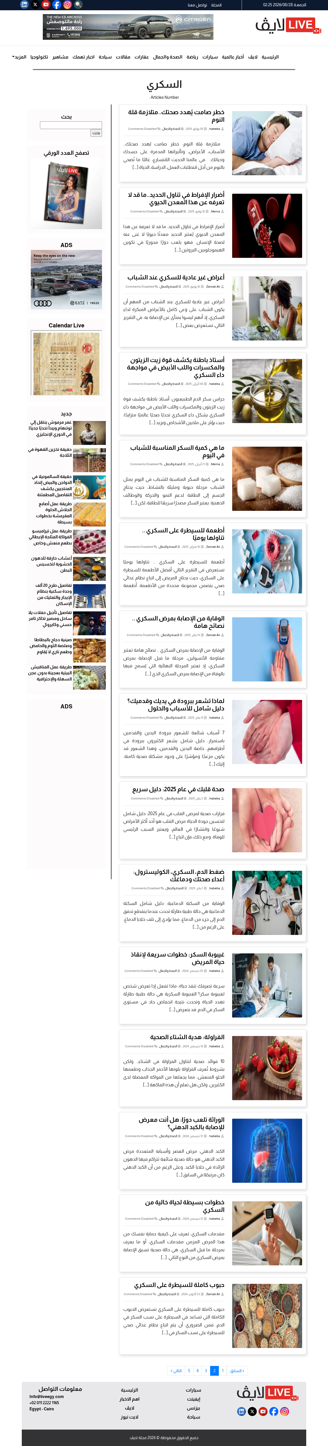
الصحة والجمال (167, 57)
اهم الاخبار (129, 1399)
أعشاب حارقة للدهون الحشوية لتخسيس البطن (51, 564)
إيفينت (193, 1399)
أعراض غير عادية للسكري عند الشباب (175, 277)
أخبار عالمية (233, 57)
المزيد (20, 57)
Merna (215, 211)
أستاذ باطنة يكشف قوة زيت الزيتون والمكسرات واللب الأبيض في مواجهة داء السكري (175, 367)
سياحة (105, 57)
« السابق (237, 1371)
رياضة (192, 57)
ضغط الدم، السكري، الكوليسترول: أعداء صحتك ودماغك (178, 875)
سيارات (210, 57)
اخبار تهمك (84, 57)
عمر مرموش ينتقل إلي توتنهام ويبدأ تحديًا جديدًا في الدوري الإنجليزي (50, 428)
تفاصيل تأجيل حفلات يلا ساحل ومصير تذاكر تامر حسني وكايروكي (50, 618)
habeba (214, 129)
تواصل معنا (197, 5)
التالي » (176, 1371)
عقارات (142, 57)
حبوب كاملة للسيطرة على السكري (179, 1284)
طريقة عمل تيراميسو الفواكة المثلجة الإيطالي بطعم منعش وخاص (50, 537)
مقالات (123, 57)
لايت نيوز (129, 1417)
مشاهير (60, 57)
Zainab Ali (213, 286)
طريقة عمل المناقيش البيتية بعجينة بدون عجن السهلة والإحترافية (50, 673)
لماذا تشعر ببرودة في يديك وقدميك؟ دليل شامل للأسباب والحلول (175, 704)
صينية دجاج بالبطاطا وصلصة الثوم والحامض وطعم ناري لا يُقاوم (50, 645)
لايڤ (253, 57)
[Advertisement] (66, 788)
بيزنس (193, 1408)
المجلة (216, 5)
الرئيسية (270, 57)
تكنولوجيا (39, 57)
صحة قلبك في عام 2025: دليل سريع (178, 789)
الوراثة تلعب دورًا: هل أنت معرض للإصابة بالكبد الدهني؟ (181, 1123)
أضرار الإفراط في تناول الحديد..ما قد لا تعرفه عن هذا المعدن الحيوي (176, 198)
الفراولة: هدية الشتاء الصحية (187, 1036)
